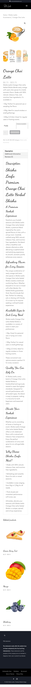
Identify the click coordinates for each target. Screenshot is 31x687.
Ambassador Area (6, 671)
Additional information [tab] (13, 154)
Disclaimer (16, 671)
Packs (6, 126)
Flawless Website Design (20, 682)
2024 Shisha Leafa (9, 682)
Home (5, 15)
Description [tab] (9, 151)
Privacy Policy (19, 674)
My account (24, 671)
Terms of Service (10, 674)
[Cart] (4, 635)
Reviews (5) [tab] (9, 157)
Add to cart (14, 132)
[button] (24, 23)
